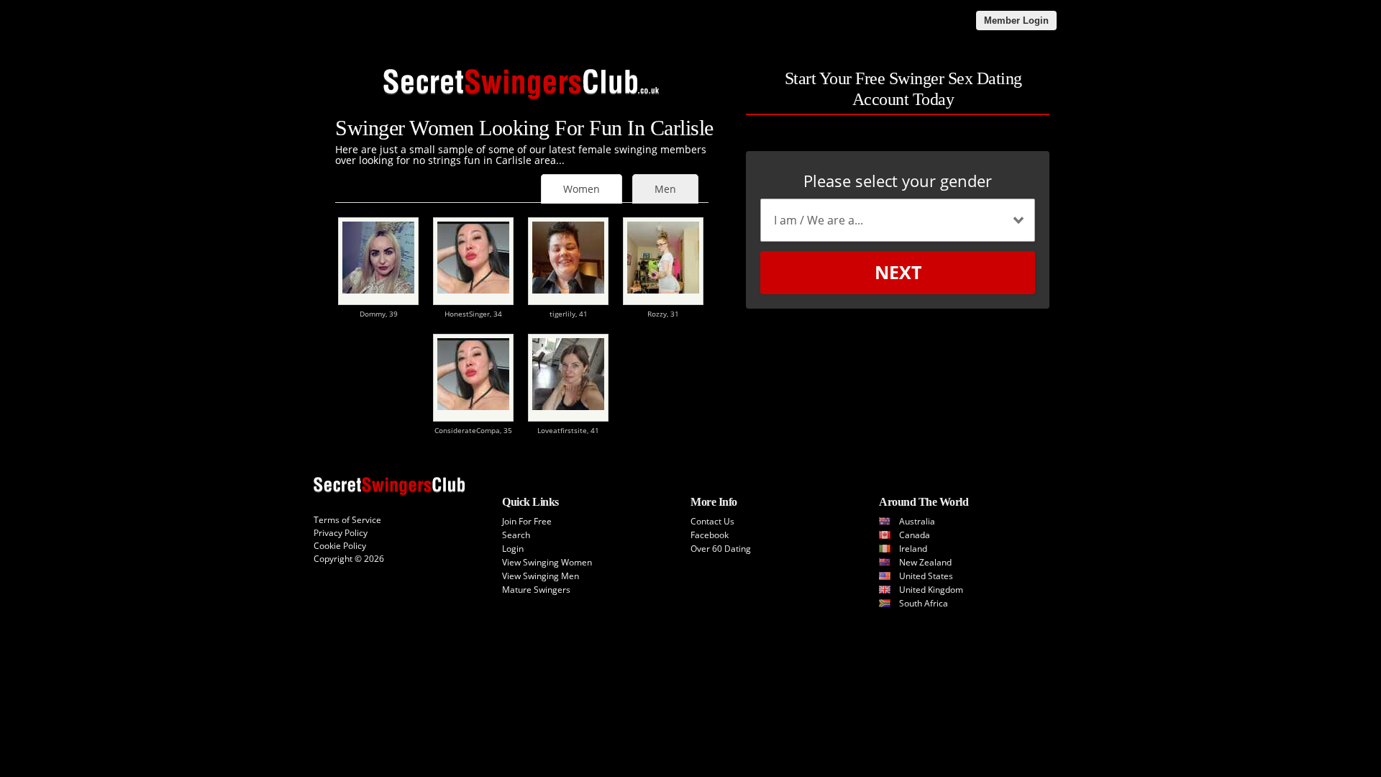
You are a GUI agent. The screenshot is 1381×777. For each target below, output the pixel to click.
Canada (914, 535)
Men (665, 189)
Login (513, 548)
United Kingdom (931, 589)
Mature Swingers (536, 589)
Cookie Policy (340, 546)
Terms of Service (347, 520)
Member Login (1016, 20)
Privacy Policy (341, 533)
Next (898, 272)
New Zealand (925, 562)
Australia (917, 521)
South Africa (923, 603)
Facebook (709, 535)
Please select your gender (897, 180)
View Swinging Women (547, 562)
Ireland (913, 548)
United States (926, 576)
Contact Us (712, 521)
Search (516, 535)
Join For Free (527, 521)
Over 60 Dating (720, 548)
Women (581, 189)
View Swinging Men (540, 576)
